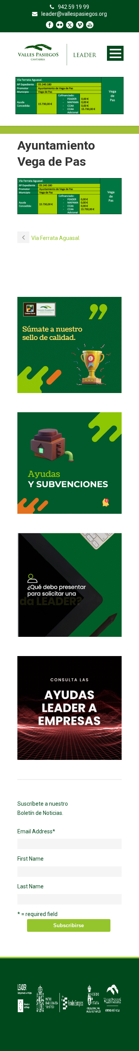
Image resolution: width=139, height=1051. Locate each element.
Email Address (36, 831)
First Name (30, 859)
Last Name (30, 886)
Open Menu (115, 53)
